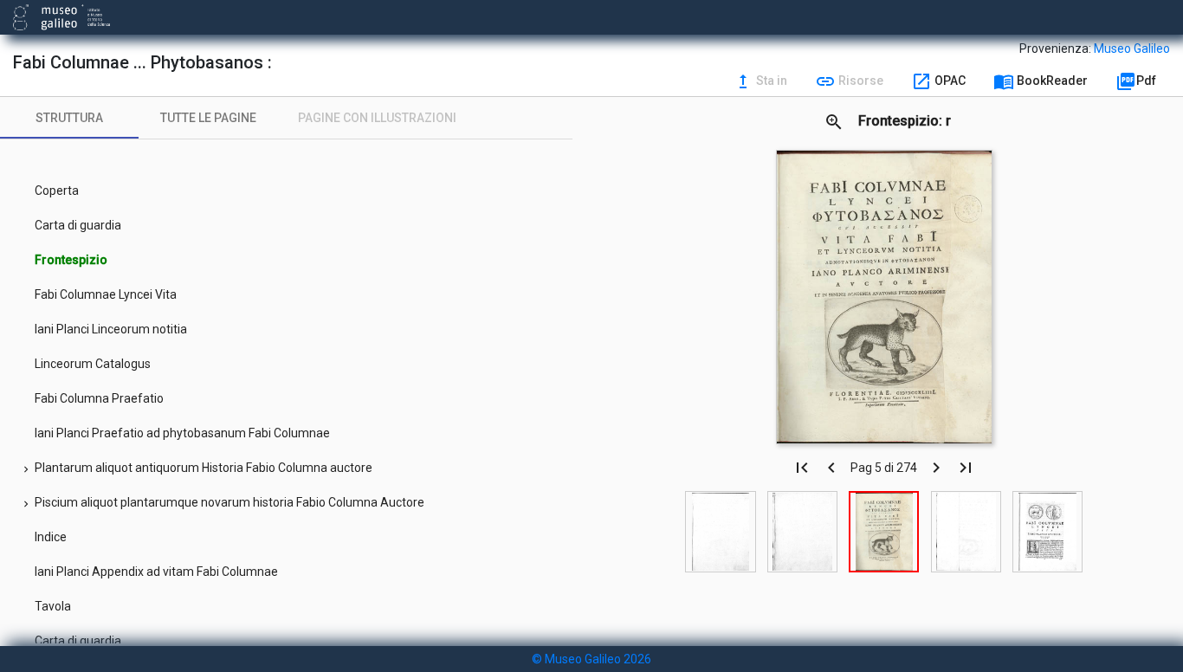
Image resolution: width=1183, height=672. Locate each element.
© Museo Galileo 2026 (591, 659)
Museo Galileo (1132, 48)
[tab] (69, 118)
